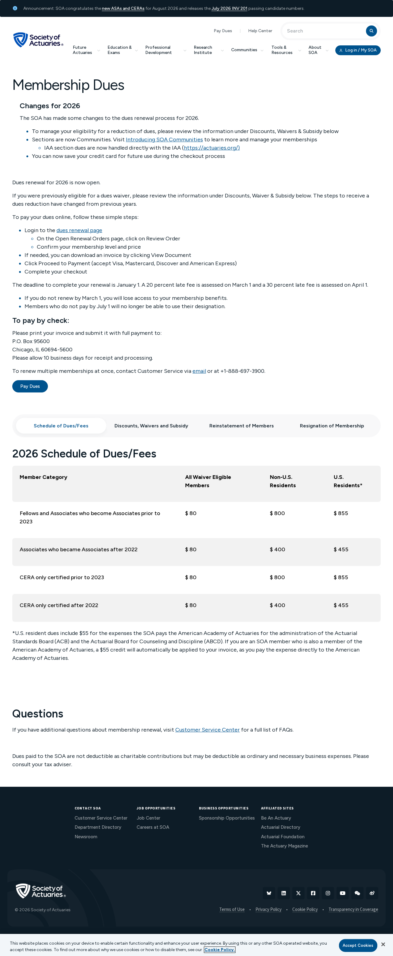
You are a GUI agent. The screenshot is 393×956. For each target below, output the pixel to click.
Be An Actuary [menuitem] (276, 818)
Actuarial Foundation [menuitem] (283, 836)
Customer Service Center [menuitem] (101, 818)
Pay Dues (223, 30)
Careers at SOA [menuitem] (153, 827)
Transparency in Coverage (353, 909)
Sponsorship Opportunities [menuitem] (227, 818)
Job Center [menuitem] (148, 818)
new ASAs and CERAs (123, 8)
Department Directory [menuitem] (98, 827)
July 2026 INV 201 (229, 8)
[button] (61, 426)
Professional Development (158, 50)
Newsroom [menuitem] (86, 836)
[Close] (383, 944)
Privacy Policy (268, 909)
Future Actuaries (82, 50)
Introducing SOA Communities (164, 139)
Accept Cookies (358, 945)
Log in (360, 50)
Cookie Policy (305, 909)
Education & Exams (119, 50)
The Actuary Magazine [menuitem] (284, 846)
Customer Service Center (207, 729)
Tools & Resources (282, 50)
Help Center (260, 30)
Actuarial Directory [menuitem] (280, 827)
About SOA (315, 50)
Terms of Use (232, 909)
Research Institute (203, 50)
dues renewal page (79, 230)
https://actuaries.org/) (212, 147)
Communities (244, 49)
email (199, 371)
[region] (196, 945)
